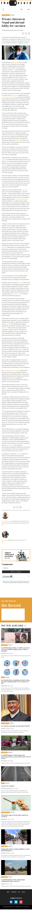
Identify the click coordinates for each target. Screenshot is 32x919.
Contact (23, 892)
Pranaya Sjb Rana (6, 521)
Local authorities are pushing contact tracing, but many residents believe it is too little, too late (15, 681)
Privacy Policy (27, 906)
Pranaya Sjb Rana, (6, 30)
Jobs (19, 892)
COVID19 (3, 15)
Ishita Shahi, (12, 30)
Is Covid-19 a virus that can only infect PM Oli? (15, 726)
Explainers (7, 812)
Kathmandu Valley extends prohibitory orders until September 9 (15, 850)
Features (7, 15)
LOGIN (28, 9)
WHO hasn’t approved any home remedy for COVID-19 (14, 816)
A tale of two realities (7, 786)
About (8, 892)
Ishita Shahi (4, 540)
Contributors (14, 892)
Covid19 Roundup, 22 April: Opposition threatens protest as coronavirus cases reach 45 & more (16, 756)
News (6, 645)
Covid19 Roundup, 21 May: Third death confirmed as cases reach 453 (13, 880)
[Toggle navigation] (3, 9)
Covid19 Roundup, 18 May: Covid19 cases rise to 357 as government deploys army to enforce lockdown (15, 649)
